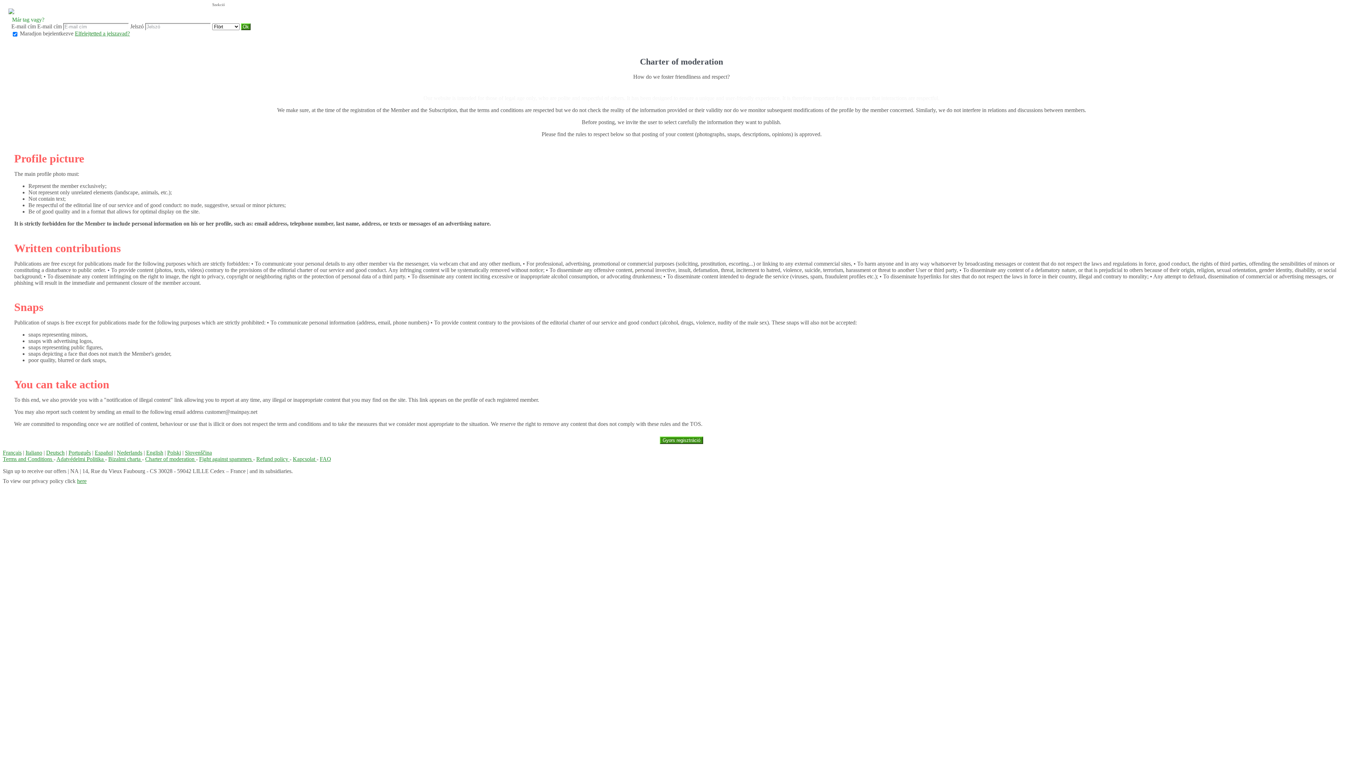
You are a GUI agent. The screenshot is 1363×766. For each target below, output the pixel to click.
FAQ (325, 459)
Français (12, 453)
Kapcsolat (305, 459)
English (154, 453)
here (82, 481)
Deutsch (55, 453)
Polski (174, 453)
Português (80, 453)
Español (104, 453)
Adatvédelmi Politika (80, 459)
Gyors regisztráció (681, 440)
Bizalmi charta (125, 459)
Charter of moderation (170, 459)
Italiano (34, 453)
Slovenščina (198, 453)
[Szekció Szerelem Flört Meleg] (226, 26)
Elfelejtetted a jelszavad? (102, 33)
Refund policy (273, 459)
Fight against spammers (226, 459)
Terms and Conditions (28, 459)
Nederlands (129, 453)
